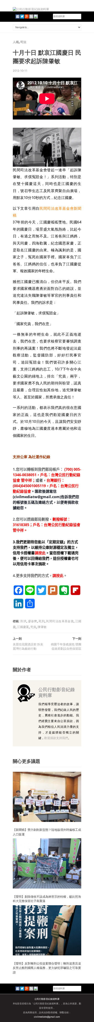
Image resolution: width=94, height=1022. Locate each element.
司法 (23, 42)
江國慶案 (23, 627)
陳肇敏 (42, 627)
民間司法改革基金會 (60, 621)
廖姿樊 (32, 621)
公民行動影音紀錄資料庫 (56, 692)
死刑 (42, 621)
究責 (33, 627)
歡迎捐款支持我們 (56, 738)
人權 (16, 42)
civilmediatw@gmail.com (47, 1017)
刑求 (23, 621)
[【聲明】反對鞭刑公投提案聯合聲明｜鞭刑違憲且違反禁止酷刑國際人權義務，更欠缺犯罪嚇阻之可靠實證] (47, 930)
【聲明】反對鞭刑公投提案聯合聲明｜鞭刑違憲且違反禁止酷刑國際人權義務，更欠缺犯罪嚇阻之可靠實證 (47, 967)
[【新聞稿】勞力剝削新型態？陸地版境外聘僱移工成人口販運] (47, 796)
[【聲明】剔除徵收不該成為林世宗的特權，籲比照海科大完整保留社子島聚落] (47, 863)
